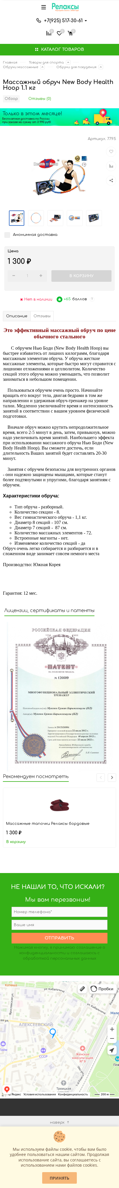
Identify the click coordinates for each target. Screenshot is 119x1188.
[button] (112, 777)
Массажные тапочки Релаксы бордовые (48, 824)
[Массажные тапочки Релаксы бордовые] (59, 804)
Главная (10, 62)
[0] (70, 32)
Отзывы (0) (39, 99)
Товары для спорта (46, 62)
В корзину (16, 842)
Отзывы (42, 316)
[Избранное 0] (59, 33)
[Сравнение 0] (49, 32)
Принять (59, 1178)
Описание (16, 316)
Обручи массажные (20, 67)
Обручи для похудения (76, 67)
